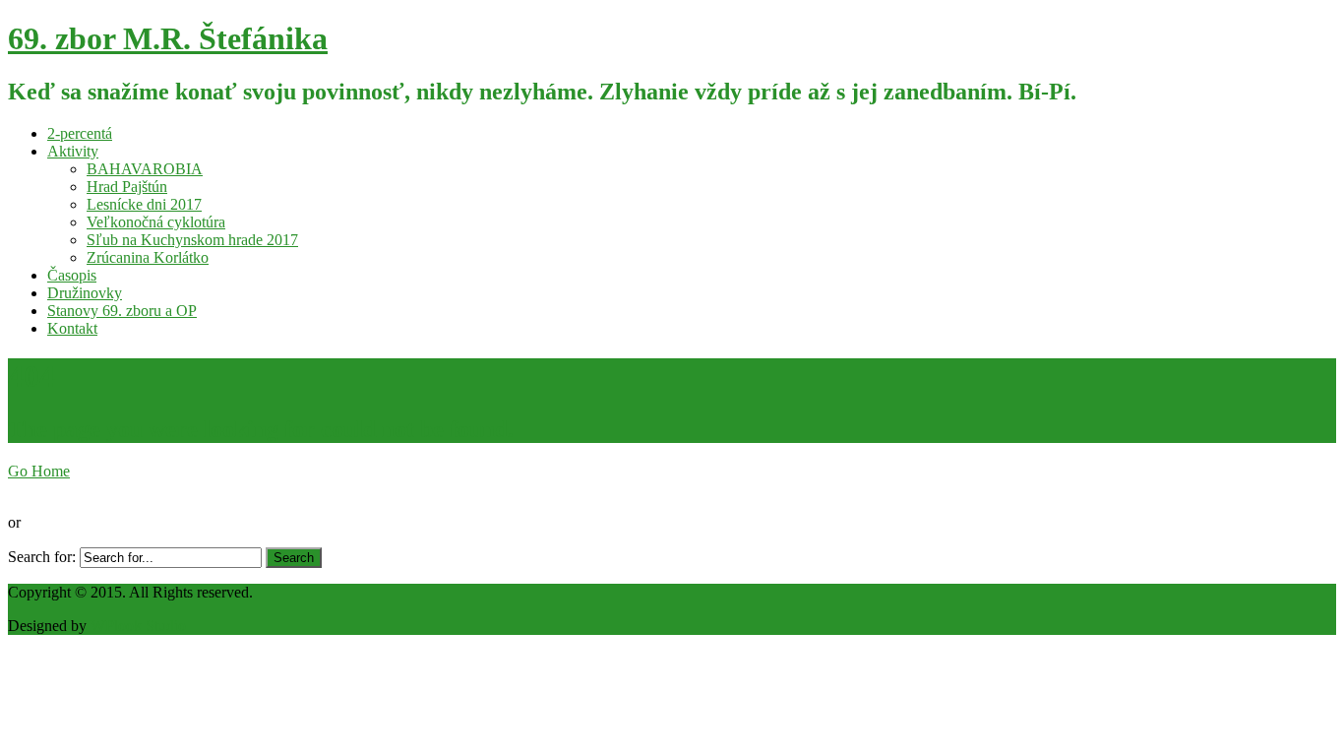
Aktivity (72, 151)
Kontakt (72, 328)
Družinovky (84, 292)
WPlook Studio (138, 625)
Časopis (71, 275)
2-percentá (79, 133)
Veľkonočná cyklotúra (156, 222)
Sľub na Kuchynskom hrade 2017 (192, 239)
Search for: (42, 556)
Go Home (39, 471)
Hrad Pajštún (127, 186)
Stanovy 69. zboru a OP (122, 310)
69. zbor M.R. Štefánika (168, 38)
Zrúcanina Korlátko (148, 257)
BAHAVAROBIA (145, 168)
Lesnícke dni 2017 (144, 204)
